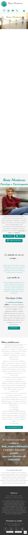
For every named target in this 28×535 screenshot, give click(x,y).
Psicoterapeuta (13, 472)
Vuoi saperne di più (14, 25)
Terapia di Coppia (21, 477)
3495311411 (14, 459)
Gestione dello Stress (11, 480)
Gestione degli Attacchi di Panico (10, 482)
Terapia (23, 474)
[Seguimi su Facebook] (4, 10)
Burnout (15, 286)
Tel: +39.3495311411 (14, 525)
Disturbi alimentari (8, 270)
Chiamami (10, 236)
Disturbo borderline (11, 272)
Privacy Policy (10, 531)
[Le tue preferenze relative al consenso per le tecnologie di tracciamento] (25, 532)
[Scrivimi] (13, 10)
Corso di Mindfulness (14, 409)
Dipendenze (19, 272)
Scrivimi (21, 236)
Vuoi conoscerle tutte (14, 427)
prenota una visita (15, 240)
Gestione (10, 483)
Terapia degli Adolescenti (20, 483)
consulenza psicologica (15, 302)
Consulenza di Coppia (11, 477)
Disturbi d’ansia (7, 265)
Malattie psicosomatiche (16, 269)
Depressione (16, 267)
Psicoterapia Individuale (5, 475)
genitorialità (21, 230)
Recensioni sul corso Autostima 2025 (14, 345)
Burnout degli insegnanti (22, 480)
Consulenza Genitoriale (19, 478)
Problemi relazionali (8, 282)
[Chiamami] (17, 10)
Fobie (13, 265)
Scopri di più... (14, 327)
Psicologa (6, 472)
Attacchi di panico (20, 265)
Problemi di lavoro (13, 284)
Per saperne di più (14, 359)
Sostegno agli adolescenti (17, 289)
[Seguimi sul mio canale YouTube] (8, 10)
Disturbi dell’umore (8, 267)
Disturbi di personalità (19, 270)
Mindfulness (7, 291)
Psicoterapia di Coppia (7, 478)
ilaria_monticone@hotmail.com (14, 523)
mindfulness (17, 232)
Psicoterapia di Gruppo (22, 475)
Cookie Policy (18, 531)
